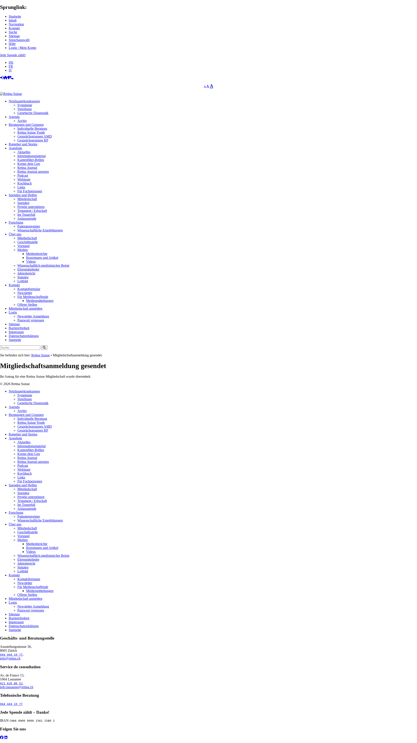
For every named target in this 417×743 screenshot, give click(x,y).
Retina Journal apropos (33, 171)
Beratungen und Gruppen (26, 124)
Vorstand (23, 246)
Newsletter (24, 293)
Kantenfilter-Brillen (30, 160)
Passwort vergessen (30, 320)
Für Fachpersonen (29, 191)
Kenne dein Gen (28, 164)
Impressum (16, 332)
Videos (31, 261)
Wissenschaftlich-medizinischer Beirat (43, 265)
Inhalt (13, 20)
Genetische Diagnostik (32, 113)
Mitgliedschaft (27, 199)
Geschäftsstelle (27, 242)
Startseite (15, 16)
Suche (13, 32)
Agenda (14, 117)
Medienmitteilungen (39, 301)
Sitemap (14, 36)
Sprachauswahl (19, 40)
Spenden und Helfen (23, 195)
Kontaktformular (28, 289)
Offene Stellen (27, 304)
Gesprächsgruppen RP (32, 140)
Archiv (22, 121)
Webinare (23, 179)
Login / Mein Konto (22, 48)
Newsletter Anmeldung (33, 316)
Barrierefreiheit (19, 328)
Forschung (16, 222)
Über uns (15, 234)
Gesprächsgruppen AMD (34, 136)
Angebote (15, 148)
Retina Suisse (40, 355)
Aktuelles (23, 152)
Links (21, 187)
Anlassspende (26, 218)
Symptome (24, 105)
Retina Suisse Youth (31, 132)
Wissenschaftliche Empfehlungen (40, 230)
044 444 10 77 (11, 654)
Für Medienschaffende (32, 297)
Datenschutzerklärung (24, 336)
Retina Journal (27, 168)
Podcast (22, 175)
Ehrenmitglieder (28, 269)
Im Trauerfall (26, 214)
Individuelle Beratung (32, 128)
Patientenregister (28, 226)
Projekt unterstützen (31, 207)
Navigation (16, 24)
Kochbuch (24, 183)
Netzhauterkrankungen (24, 101)
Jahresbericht (26, 273)
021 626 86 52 (11, 683)
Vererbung (24, 109)
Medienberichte (36, 254)
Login (13, 312)
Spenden (23, 203)
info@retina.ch (10, 658)
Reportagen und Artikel (42, 257)
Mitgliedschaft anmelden (25, 308)
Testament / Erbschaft (32, 211)
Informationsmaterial (31, 156)
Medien (22, 250)
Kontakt (14, 28)
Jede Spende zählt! (13, 55)
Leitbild (22, 281)
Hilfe (12, 44)
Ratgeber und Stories (23, 144)
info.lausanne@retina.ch (16, 687)
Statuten (22, 277)
